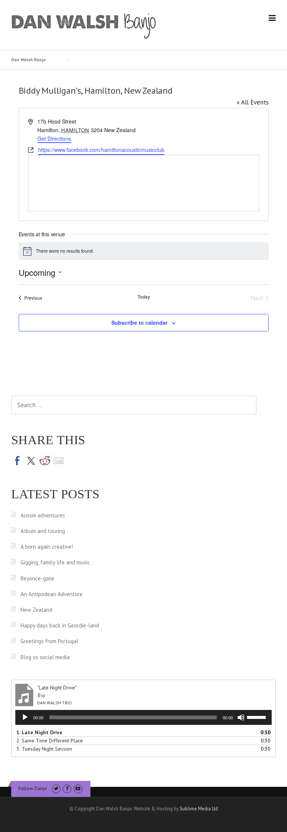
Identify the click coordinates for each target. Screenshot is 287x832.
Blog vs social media (45, 657)
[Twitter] (56, 788)
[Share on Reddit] (45, 461)
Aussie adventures (43, 515)
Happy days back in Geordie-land (60, 625)
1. (39, 732)
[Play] (25, 717)
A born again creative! (47, 546)
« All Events (253, 102)
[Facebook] (67, 788)
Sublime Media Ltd (199, 808)
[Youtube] (78, 788)
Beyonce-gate (37, 578)
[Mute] (241, 717)
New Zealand (36, 609)
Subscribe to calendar (139, 322)
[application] (143, 717)
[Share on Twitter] (31, 461)
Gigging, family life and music (55, 562)
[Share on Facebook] (17, 461)
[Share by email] (59, 461)
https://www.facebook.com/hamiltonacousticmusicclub (101, 149)
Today (144, 297)
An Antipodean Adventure (52, 594)
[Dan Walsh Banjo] (84, 25)
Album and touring (43, 531)
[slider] (257, 716)
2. (49, 740)
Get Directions (54, 138)
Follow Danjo (32, 788)
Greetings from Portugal (49, 641)
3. (44, 748)
